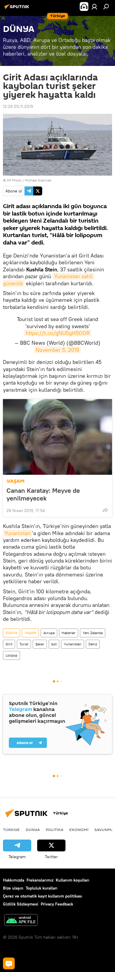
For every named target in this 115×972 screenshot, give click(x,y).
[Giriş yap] (94, 6)
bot (54, 644)
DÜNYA (11, 633)
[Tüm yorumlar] (9, 963)
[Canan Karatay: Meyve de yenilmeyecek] (57, 437)
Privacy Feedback (57, 904)
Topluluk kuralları (42, 888)
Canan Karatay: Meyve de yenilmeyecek (43, 494)
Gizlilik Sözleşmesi (20, 904)
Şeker (39, 644)
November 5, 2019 (57, 349)
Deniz (92, 644)
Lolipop (11, 655)
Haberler (68, 633)
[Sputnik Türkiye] (17, 9)
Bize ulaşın (13, 888)
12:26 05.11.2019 (18, 106)
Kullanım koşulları (72, 880)
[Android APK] (21, 920)
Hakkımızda (13, 880)
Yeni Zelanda (93, 633)
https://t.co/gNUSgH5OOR (58, 333)
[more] (105, 510)
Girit (9, 644)
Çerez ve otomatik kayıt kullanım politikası (42, 896)
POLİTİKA (54, 829)
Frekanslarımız (40, 880)
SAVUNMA (104, 829)
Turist (23, 644)
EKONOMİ (78, 829)
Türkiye (11, 829)
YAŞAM (15, 481)
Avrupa (49, 633)
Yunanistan (17, 533)
